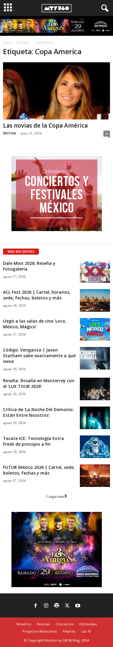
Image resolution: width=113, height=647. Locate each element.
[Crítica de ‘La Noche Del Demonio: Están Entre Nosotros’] (95, 418)
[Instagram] (46, 606)
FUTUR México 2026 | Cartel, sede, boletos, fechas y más (39, 470)
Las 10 (86, 631)
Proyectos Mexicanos (39, 631)
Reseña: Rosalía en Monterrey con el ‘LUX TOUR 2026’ (38, 383)
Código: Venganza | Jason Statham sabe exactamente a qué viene (39, 355)
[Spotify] (56, 606)
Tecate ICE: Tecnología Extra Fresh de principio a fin (33, 441)
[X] (67, 606)
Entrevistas (88, 624)
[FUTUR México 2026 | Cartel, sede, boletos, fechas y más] (95, 475)
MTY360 (9, 133)
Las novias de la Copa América (45, 125)
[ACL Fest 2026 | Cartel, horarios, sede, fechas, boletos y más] (95, 300)
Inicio (7, 42)
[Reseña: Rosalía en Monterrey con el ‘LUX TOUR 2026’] (95, 389)
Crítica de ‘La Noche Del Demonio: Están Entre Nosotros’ (38, 412)
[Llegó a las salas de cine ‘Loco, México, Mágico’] (95, 329)
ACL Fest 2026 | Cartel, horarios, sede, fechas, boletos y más (37, 295)
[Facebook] (35, 606)
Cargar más (55, 496)
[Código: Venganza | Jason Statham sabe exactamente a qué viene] (95, 358)
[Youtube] (78, 606)
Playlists (69, 631)
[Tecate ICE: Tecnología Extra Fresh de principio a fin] (95, 446)
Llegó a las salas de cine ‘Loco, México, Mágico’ (34, 324)
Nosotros (24, 624)
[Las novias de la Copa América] (56, 90)
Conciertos (64, 624)
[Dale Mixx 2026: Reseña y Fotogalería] (95, 271)
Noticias (43, 624)
